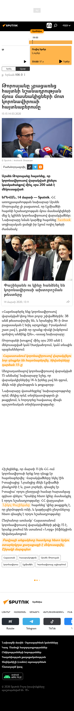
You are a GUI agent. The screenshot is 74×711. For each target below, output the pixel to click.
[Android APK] (13, 677)
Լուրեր (6, 612)
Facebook (64, 220)
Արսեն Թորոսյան (50, 557)
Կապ (5, 647)
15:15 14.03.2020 (11, 113)
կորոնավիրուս (10, 564)
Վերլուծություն (53, 612)
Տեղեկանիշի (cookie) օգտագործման (24, 662)
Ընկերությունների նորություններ (21, 652)
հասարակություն (28, 557)
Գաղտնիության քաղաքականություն (24, 657)
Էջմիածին (28, 564)
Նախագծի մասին (12, 642)
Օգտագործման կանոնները (41, 642)
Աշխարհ (34, 612)
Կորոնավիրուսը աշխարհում (51, 564)
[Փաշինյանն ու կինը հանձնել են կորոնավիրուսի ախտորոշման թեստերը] (37, 258)
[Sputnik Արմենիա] (11, 26)
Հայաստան (9, 557)
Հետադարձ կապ (12, 666)
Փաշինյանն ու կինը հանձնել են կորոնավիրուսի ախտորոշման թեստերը (34, 290)
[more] (68, 301)
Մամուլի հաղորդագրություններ (28, 647)
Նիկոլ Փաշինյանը (16, 505)
